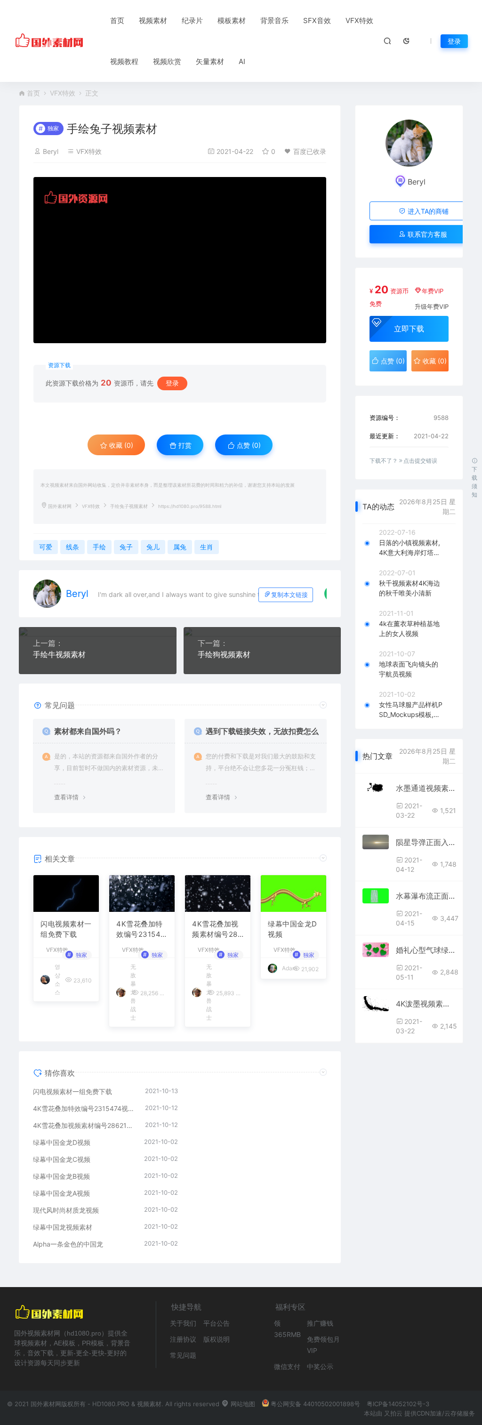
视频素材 (153, 20)
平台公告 (216, 1323)
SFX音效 (317, 20)
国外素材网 (60, 506)
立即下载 (409, 328)
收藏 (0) (120, 445)
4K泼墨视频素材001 (426, 1003)
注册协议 (183, 1339)
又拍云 (393, 1413)
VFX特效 (359, 20)
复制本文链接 (289, 594)
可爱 (45, 547)
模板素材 (231, 20)
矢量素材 (210, 61)
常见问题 (183, 1355)
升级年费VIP (432, 306)
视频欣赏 (167, 61)
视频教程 (124, 61)
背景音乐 (274, 20)
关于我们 (183, 1323)
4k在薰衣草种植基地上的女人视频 (409, 628)
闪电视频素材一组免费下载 (66, 929)
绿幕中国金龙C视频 (61, 1159)
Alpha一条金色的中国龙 (68, 1244)
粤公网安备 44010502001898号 (315, 1404)
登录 (454, 41)
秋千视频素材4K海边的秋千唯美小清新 (409, 588)
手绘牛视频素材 (59, 654)
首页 (117, 20)
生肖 (206, 547)
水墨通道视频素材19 (426, 788)
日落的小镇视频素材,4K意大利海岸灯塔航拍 (409, 548)
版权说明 (216, 1339)
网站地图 (242, 1404)
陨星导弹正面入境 (426, 842)
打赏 (184, 445)
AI (242, 61)
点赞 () (248, 445)
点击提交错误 (420, 460)
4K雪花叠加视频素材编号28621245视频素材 (217, 929)
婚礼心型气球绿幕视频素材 (426, 950)
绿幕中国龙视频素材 (62, 1227)
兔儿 (153, 547)
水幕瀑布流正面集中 (426, 896)
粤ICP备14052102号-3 (398, 1404)
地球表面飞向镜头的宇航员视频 (408, 669)
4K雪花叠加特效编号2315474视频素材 (140, 929)
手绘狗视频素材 (224, 654)
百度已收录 (309, 151)
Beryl (50, 151)
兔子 (126, 547)
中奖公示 (320, 1366)
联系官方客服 (426, 234)
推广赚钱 (320, 1323)
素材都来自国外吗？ (88, 731)
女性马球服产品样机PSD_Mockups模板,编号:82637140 (410, 709)
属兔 (179, 547)
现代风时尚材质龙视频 (66, 1210)
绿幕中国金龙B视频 (61, 1176)
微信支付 (287, 1366)
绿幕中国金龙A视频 (61, 1193)
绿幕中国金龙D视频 (292, 929)
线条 (72, 547)
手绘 (99, 547)
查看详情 (66, 797)
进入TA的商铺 (427, 211)
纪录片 (192, 20)
